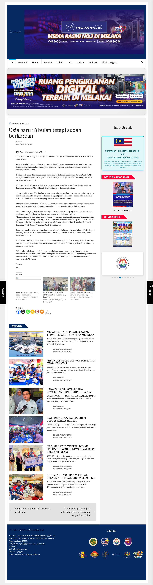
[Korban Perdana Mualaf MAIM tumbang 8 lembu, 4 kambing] (55, 284)
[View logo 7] (128, 277)
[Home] (12, 62)
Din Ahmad (19, 142)
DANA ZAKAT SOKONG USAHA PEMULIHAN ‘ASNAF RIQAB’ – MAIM (69, 391)
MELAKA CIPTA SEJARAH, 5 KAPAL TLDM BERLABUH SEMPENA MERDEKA (70, 333)
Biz (70, 62)
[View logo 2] (115, 277)
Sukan (80, 62)
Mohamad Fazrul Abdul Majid (62, 349)
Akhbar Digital (109, 62)
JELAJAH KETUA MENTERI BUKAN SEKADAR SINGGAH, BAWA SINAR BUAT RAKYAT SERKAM (71, 449)
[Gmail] (37, 312)
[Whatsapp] (28, 312)
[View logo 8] (130, 277)
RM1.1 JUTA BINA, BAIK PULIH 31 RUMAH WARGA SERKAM (66, 419)
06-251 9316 (18, 552)
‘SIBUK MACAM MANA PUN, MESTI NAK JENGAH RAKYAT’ (71, 362)
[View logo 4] (120, 277)
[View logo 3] (117, 277)
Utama (35, 62)
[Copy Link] (32, 312)
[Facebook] (18, 312)
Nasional (22, 62)
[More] (42, 312)
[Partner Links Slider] (122, 263)
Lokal (59, 62)
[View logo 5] (123, 277)
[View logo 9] (133, 277)
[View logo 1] (112, 277)
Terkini (48, 62)
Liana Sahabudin (58, 378)
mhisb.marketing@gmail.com (27, 554)
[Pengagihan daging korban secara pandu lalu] (28, 284)
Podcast (93, 62)
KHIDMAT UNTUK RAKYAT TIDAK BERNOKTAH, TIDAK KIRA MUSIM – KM (71, 476)
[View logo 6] (125, 277)
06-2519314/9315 (20, 549)
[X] (23, 312)
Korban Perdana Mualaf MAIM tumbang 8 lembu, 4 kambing (54, 294)
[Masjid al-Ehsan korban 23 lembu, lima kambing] (82, 284)
